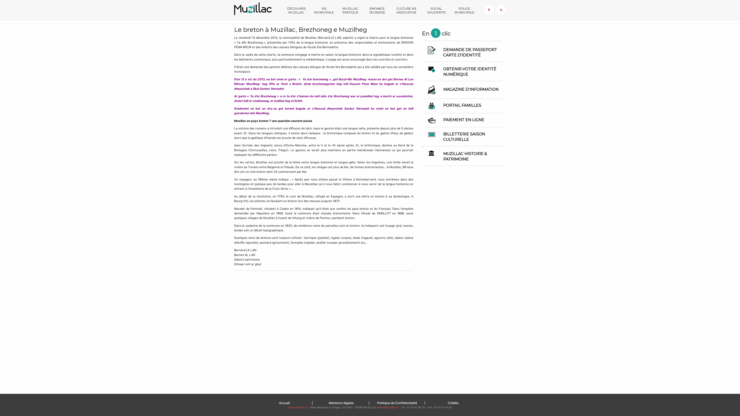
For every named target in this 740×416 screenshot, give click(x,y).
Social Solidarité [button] (436, 10)
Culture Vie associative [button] (406, 10)
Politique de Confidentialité (397, 403)
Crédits (453, 403)
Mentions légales (341, 403)
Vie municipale (324, 10)
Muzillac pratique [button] (350, 10)
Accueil (284, 403)
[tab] (501, 10)
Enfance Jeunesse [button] (377, 10)
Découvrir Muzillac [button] (296, 10)
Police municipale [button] (464, 10)
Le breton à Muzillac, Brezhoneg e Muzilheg (300, 29)
